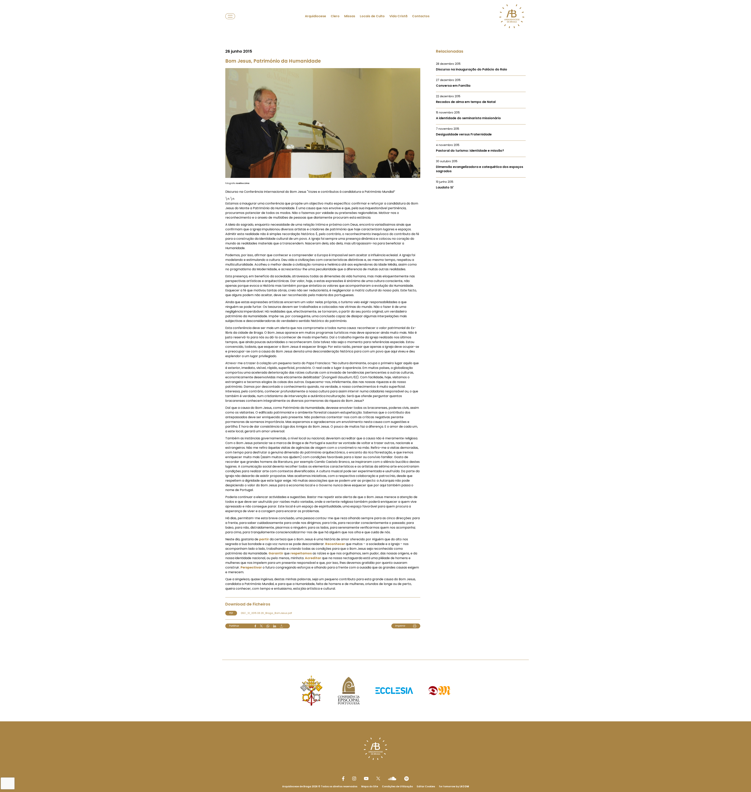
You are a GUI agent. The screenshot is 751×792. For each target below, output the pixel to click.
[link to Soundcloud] (392, 778)
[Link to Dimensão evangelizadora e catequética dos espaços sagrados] (481, 166)
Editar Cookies (426, 786)
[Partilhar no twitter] (261, 626)
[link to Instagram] (354, 778)
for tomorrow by (454, 786)
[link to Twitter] (378, 778)
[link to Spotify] (406, 778)
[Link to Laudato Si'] (481, 185)
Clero (335, 16)
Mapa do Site (369, 786)
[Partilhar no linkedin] (274, 626)
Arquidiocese (315, 16)
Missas (349, 16)
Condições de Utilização (397, 786)
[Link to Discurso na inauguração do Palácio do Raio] (481, 67)
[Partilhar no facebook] (255, 626)
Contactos (420, 16)
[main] (375, 322)
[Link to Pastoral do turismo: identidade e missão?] (481, 148)
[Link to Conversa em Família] (481, 83)
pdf (231, 613)
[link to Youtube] (366, 778)
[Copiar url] (281, 626)
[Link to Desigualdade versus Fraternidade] (481, 132)
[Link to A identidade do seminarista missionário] (481, 115)
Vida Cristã (398, 16)
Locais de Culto (372, 16)
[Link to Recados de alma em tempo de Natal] (481, 99)
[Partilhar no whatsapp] (268, 626)
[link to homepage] (511, 16)
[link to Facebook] (343, 778)
